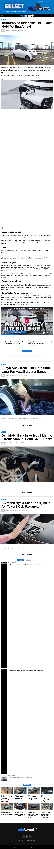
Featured (25, 336)
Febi (25, 30)
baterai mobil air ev (16, 336)
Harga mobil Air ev (34, 336)
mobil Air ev (43, 336)
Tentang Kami (21, 840)
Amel (27, 375)
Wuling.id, (47, 295)
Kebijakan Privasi (31, 840)
